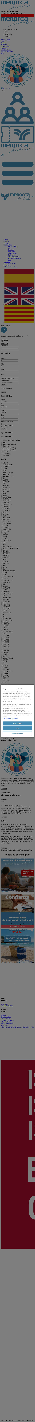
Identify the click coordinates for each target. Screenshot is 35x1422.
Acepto (17, 728)
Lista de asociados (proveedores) (10, 718)
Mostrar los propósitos (17, 733)
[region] (17, 711)
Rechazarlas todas (17, 723)
